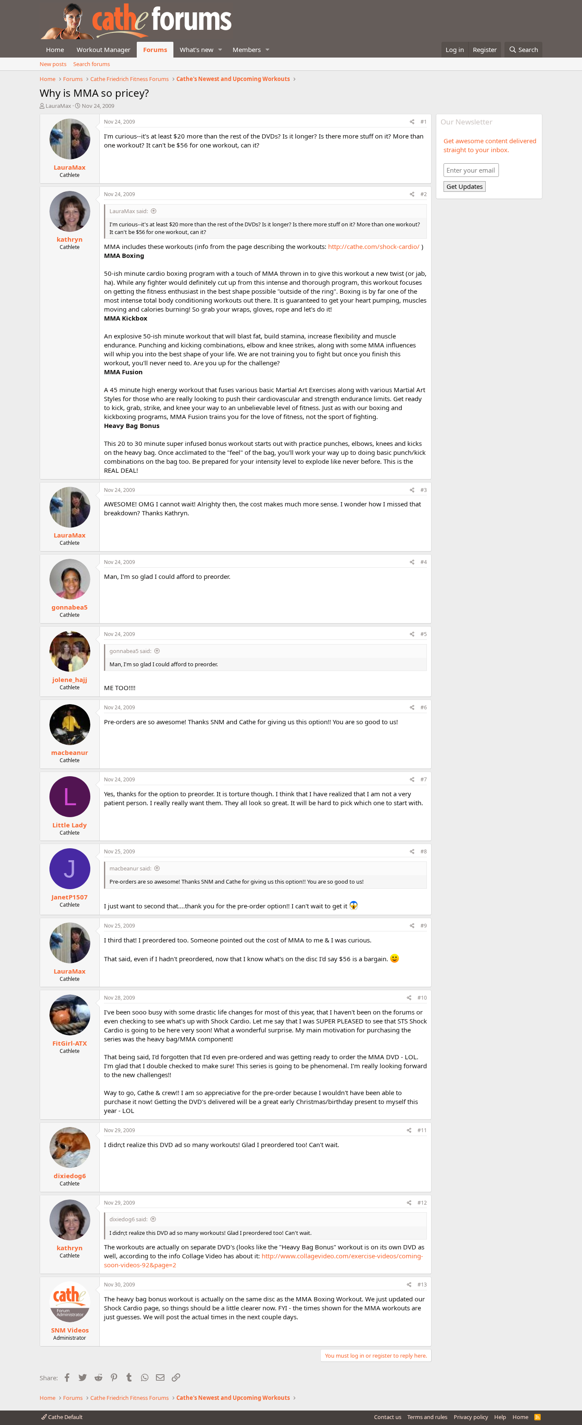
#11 (422, 1130)
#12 (422, 1202)
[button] (220, 50)
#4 (424, 562)
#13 (422, 1284)
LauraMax (58, 106)
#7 (424, 779)
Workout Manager (103, 49)
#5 (424, 634)
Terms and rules (427, 1417)
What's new (196, 49)
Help (500, 1417)
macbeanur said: (130, 868)
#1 (424, 121)
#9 (424, 925)
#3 (424, 490)
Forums (155, 49)
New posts (53, 64)
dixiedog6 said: (128, 1219)
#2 (424, 194)
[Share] (412, 122)
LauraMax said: (128, 211)
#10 (422, 997)
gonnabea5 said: (130, 651)
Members (247, 49)
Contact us (387, 1417)
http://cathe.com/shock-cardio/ (374, 246)
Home (55, 49)
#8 (424, 851)
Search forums (91, 64)
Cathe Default (65, 1417)
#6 (424, 707)
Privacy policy (471, 1417)
